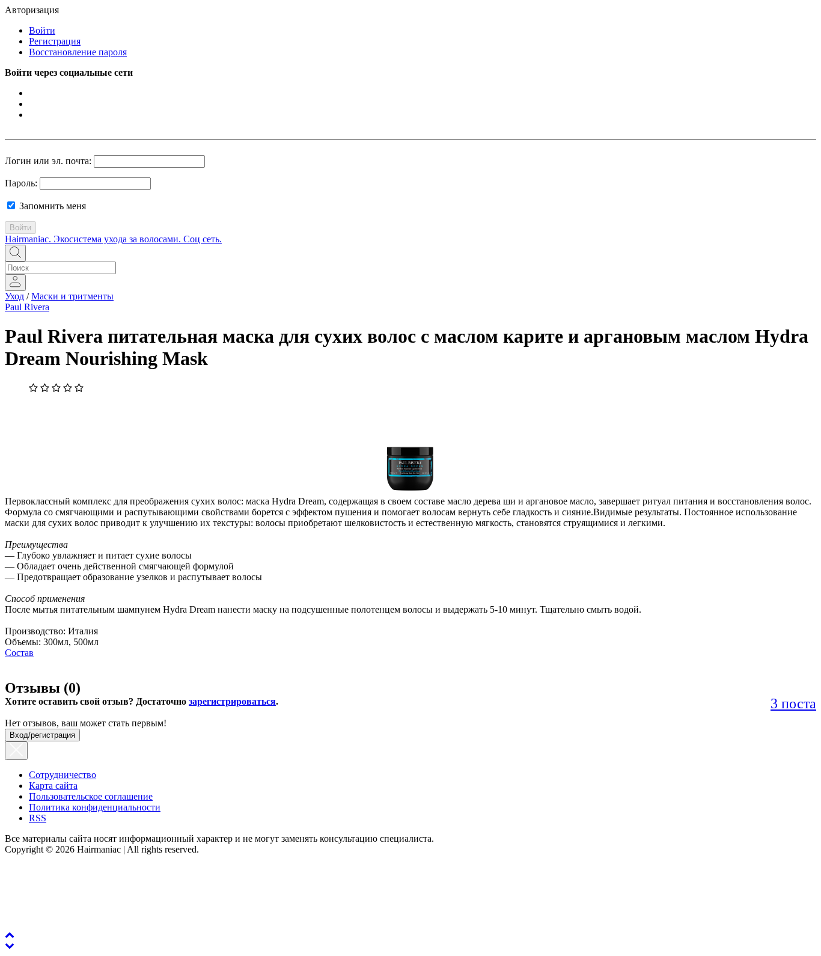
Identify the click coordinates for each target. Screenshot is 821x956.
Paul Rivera (27, 307)
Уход (14, 296)
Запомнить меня (51, 206)
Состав (19, 653)
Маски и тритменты (72, 296)
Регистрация (55, 41)
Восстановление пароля (78, 52)
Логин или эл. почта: (48, 161)
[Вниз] (9, 945)
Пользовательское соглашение (91, 796)
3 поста (793, 703)
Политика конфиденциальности (94, 807)
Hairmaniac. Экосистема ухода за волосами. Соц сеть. (113, 239)
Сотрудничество (62, 775)
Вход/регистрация (42, 735)
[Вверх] (9, 935)
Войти (42, 30)
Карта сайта (53, 785)
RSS (37, 818)
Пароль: (21, 183)
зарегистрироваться (232, 701)
